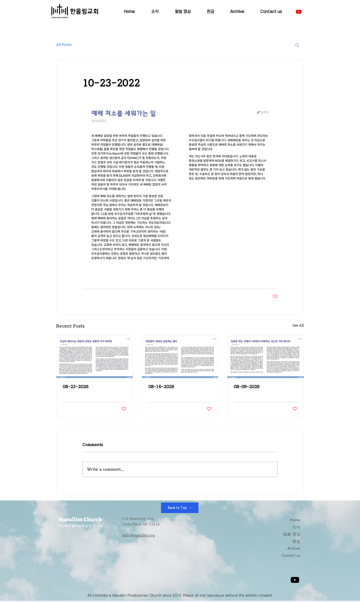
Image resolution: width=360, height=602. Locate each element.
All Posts (64, 45)
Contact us (291, 555)
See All (298, 325)
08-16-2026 (161, 386)
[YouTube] (298, 11)
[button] (297, 45)
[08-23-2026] (94, 356)
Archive (293, 548)
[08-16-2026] (180, 356)
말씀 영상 (291, 533)
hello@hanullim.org (138, 535)
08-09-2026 (247, 386)
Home (295, 519)
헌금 (296, 541)
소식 (296, 526)
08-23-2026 (76, 386)
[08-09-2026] (265, 356)
